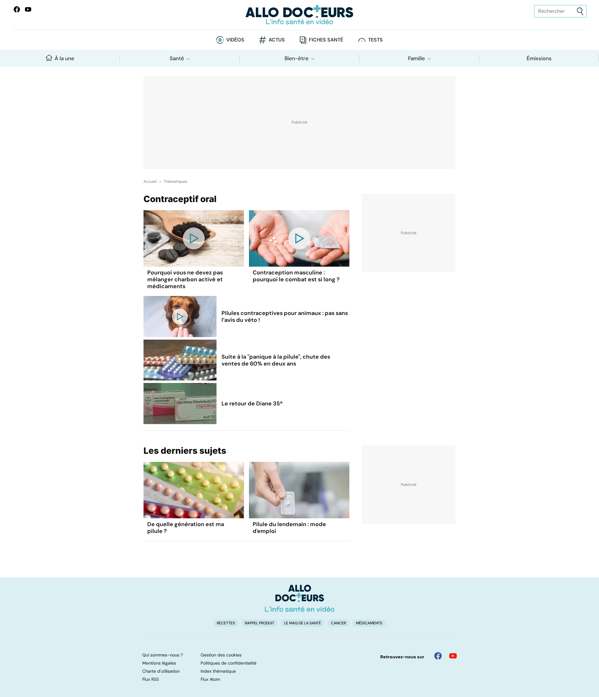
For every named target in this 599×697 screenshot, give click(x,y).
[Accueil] (299, 598)
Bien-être (297, 58)
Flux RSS (150, 679)
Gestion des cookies (221, 655)
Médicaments (369, 623)
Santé (177, 58)
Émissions (539, 58)
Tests (375, 39)
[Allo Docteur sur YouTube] (453, 656)
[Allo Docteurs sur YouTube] (28, 9)
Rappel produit (259, 623)
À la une (64, 58)
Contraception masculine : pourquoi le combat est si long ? (296, 276)
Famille (416, 58)
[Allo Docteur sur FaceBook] (17, 9)
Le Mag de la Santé (302, 623)
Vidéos (235, 39)
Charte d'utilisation (161, 671)
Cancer (338, 623)
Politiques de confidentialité (228, 663)
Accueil (150, 181)
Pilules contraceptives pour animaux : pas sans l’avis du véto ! (285, 316)
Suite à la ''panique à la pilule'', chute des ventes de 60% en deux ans (276, 360)
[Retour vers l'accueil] (299, 15)
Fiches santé (326, 39)
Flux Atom (210, 679)
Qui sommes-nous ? (162, 655)
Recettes (226, 623)
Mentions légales (159, 663)
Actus (277, 39)
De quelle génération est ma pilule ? (185, 527)
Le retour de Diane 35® (252, 403)
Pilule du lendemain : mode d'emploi (289, 527)
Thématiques (175, 181)
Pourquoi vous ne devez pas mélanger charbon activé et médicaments (185, 279)
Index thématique (218, 671)
